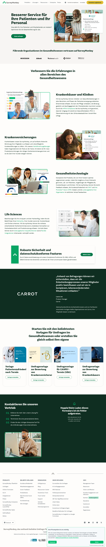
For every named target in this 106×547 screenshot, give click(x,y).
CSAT (90, 187)
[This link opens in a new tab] (85, 522)
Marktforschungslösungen (41, 146)
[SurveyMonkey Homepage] (11, 3)
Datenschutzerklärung (62, 537)
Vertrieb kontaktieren (72, 2)
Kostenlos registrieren (95, 2)
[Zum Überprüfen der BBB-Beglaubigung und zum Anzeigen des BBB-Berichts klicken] (33, 541)
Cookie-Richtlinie (74, 537)
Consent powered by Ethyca (96, 545)
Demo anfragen (18, 36)
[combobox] (9, 523)
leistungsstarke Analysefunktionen (25, 231)
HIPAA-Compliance (69, 108)
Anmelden (82, 2)
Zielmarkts (19, 221)
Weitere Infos (86, 254)
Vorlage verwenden (12, 377)
